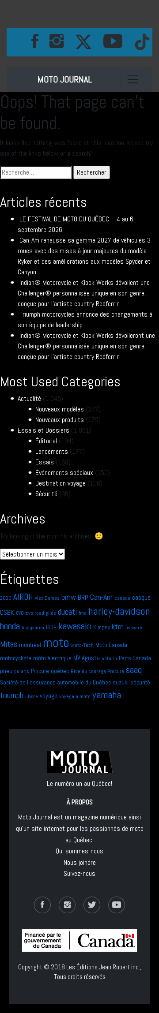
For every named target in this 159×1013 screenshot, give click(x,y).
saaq (134, 670)
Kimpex (101, 627)
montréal (30, 645)
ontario (109, 658)
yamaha (106, 694)
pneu (6, 671)
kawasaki (74, 626)
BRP (83, 597)
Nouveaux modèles (59, 409)
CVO (20, 613)
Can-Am (101, 597)
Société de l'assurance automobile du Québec (55, 682)
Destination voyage (60, 483)
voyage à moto (75, 696)
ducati (67, 611)
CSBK (7, 612)
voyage (48, 696)
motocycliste (15, 658)
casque (141, 597)
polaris (21, 671)
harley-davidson (119, 611)
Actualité (29, 398)
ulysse (31, 696)
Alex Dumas (47, 598)
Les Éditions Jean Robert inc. (103, 967)
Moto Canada (111, 645)
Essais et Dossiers (43, 430)
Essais (44, 462)
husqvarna (33, 627)
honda (10, 626)
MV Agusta (86, 658)
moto (56, 642)
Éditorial (46, 440)
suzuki (121, 682)
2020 (5, 598)
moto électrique (52, 658)
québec (60, 671)
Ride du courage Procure (97, 671)
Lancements (51, 451)
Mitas (8, 644)
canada (122, 598)
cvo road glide (41, 613)
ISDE (51, 627)
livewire (133, 627)
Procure (40, 671)
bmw (68, 597)
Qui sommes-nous (79, 851)
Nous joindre (80, 862)
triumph (11, 695)
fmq (83, 613)
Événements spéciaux (64, 472)
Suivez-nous (79, 873)
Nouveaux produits (59, 419)
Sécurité (46, 493)
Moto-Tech (82, 645)
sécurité (140, 682)
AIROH (23, 596)
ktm (118, 627)
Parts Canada (135, 658)
